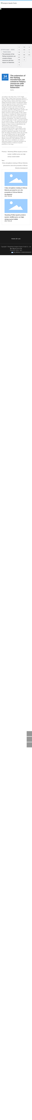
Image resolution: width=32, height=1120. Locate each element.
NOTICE (29, 49)
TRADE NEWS (7, 49)
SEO (21, 244)
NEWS (13, 46)
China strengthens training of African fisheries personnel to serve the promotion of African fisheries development (15, 160)
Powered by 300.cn (14, 244)
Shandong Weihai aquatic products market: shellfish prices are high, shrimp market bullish (17, 148)
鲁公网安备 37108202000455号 (22, 246)
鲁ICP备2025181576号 (16, 243)
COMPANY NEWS (18, 53)
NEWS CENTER (16, 23)
